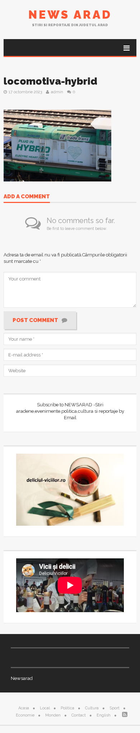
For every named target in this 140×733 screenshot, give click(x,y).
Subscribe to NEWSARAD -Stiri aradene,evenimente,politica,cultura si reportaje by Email (70, 411)
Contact (78, 715)
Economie (25, 715)
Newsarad (22, 678)
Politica (67, 708)
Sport (114, 708)
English (104, 715)
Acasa (23, 708)
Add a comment (27, 197)
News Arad (70, 14)
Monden (53, 715)
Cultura (92, 708)
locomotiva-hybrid (50, 81)
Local (45, 708)
